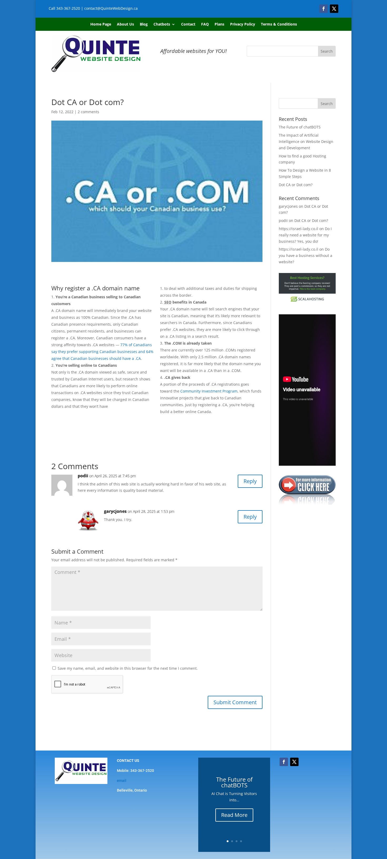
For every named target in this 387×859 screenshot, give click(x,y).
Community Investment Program (208, 391)
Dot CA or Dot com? (295, 184)
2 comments (88, 111)
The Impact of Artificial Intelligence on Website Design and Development (306, 141)
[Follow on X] (334, 8)
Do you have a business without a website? (305, 255)
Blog (144, 24)
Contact (188, 24)
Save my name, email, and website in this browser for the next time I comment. (128, 668)
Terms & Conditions (279, 24)
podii (83, 476)
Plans (219, 24)
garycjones (115, 511)
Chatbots (161, 24)
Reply (250, 481)
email (121, 780)
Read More (234, 814)
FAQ (205, 24)
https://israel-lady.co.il (298, 228)
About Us (125, 24)
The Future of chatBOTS (300, 127)
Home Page (100, 24)
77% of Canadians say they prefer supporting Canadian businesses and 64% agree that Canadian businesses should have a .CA (102, 351)
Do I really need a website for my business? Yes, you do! (305, 235)
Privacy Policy (242, 24)
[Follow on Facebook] (323, 8)
